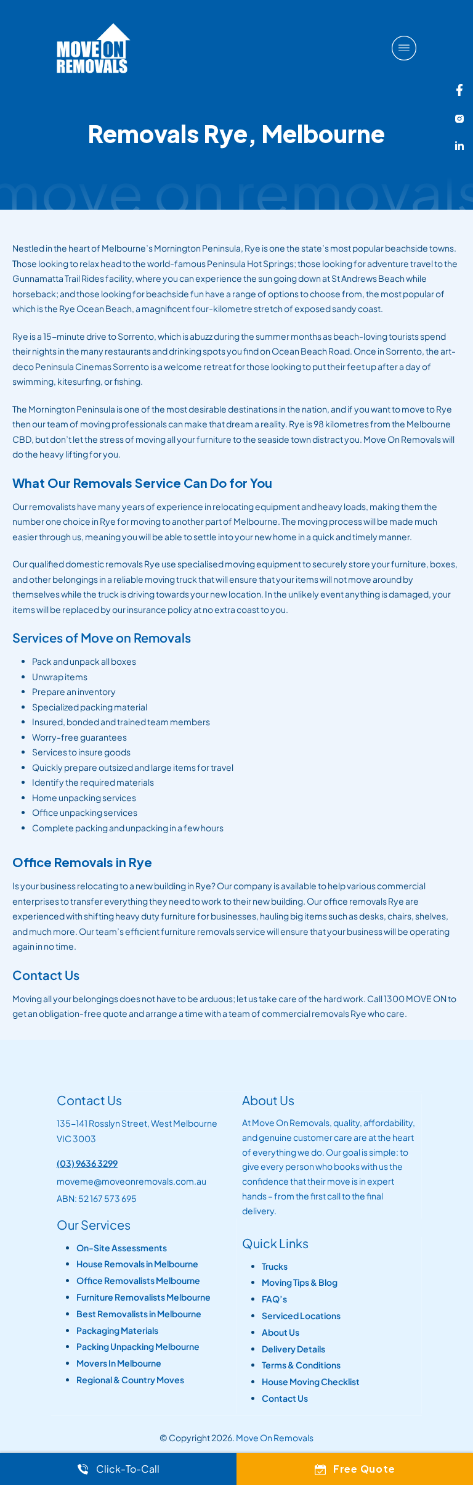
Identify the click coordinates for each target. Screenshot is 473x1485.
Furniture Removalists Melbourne (143, 1297)
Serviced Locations (301, 1315)
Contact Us (285, 1398)
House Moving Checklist (311, 1381)
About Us (280, 1332)
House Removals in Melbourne (137, 1264)
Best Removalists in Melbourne (138, 1314)
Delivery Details (293, 1349)
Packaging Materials (117, 1330)
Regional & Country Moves (130, 1380)
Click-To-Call (128, 1468)
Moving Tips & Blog (300, 1282)
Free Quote (364, 1468)
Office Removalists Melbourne (138, 1280)
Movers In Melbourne (118, 1363)
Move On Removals (274, 1437)
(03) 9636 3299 (87, 1163)
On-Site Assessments (121, 1248)
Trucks (275, 1266)
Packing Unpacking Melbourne (138, 1346)
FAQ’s (274, 1299)
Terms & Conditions (301, 1365)
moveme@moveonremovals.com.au (131, 1181)
